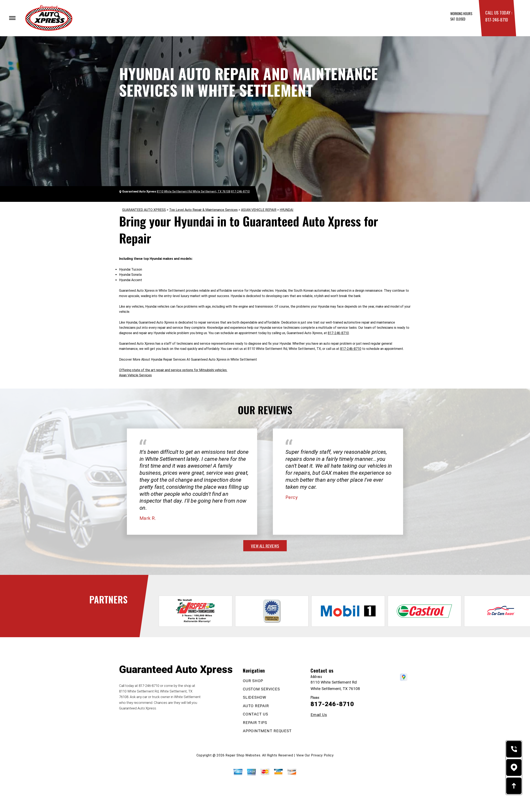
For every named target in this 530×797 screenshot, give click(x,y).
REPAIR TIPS (255, 722)
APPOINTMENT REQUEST (267, 730)
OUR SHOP (253, 680)
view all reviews (265, 546)
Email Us (319, 715)
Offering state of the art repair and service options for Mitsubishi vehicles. (173, 370)
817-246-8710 (496, 19)
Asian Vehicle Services (135, 375)
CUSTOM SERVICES (261, 689)
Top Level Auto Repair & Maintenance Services (203, 210)
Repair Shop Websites (242, 755)
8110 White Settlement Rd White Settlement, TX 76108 (193, 191)
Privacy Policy (322, 755)
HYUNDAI (286, 210)
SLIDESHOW (254, 697)
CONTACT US (255, 714)
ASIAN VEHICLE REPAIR (258, 210)
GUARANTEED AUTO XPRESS (144, 210)
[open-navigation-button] (12, 18)
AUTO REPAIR (256, 705)
